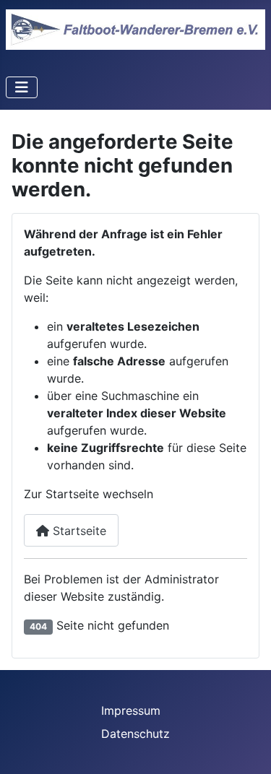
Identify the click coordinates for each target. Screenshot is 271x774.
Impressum (130, 710)
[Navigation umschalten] (22, 87)
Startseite (77, 530)
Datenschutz (135, 733)
